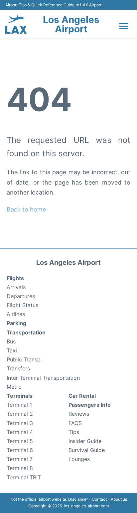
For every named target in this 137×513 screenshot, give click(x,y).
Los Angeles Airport (71, 24)
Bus (11, 341)
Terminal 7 (20, 459)
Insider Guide (84, 441)
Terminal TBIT (24, 477)
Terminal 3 (20, 423)
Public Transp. (24, 359)
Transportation (26, 332)
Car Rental (82, 395)
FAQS (75, 423)
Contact (99, 499)
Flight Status (22, 305)
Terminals (20, 395)
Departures (21, 296)
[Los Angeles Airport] (16, 24)
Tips (73, 432)
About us (119, 499)
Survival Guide (86, 450)
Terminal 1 (19, 404)
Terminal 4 (20, 432)
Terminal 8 (20, 468)
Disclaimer (78, 499)
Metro (14, 386)
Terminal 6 (20, 450)
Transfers (18, 368)
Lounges (79, 459)
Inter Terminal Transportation (43, 377)
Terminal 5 (20, 441)
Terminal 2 (20, 413)
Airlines (16, 314)
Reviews (78, 413)
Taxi (12, 350)
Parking (16, 323)
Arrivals (16, 287)
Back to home (26, 209)
